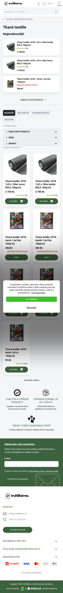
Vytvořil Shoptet (12, 589)
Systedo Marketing (49, 589)
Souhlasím (33, 299)
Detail (16, 257)
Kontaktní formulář (17, 530)
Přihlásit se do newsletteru (17, 479)
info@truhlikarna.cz (18, 513)
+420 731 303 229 (17, 519)
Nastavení (31, 307)
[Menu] (59, 3)
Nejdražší (9, 113)
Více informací (38, 293)
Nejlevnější (23, 113)
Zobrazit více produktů (31, 100)
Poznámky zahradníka (31, 573)
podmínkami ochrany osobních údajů (43, 471)
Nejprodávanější (41, 113)
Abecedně (8, 120)
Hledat (56, 12)
